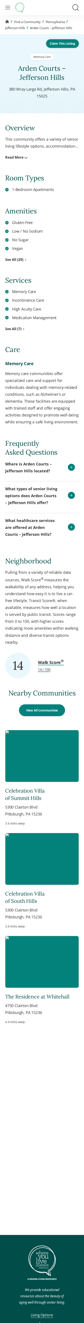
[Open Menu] (7, 7)
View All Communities (42, 710)
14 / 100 (44, 669)
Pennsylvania (55, 22)
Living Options (42, 1315)
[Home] (7, 22)
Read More (14, 157)
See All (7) (13, 328)
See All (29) (14, 259)
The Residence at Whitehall (37, 996)
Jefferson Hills (15, 28)
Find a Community (27, 22)
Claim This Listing (62, 43)
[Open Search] (75, 7)
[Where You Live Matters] (19, 8)
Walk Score (51, 662)
